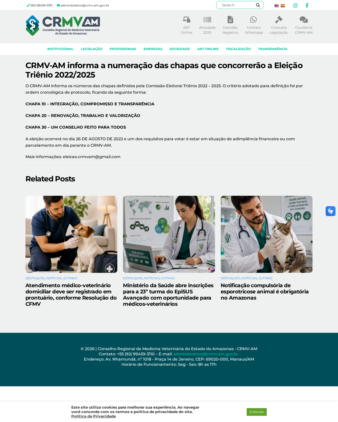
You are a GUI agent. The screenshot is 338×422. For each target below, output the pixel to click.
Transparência (273, 49)
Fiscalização (238, 49)
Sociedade (179, 49)
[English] (276, 6)
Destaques (35, 278)
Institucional (60, 49)
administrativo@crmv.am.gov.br (206, 354)
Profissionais (123, 49)
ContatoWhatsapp (254, 30)
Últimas (70, 278)
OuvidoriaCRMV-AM (304, 30)
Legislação (91, 49)
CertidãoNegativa (230, 30)
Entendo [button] (257, 412)
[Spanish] (282, 6)
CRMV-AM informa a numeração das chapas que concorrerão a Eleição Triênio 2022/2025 (164, 70)
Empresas (153, 49)
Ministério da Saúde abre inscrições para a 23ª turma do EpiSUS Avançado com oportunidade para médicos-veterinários (168, 294)
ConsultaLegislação (279, 30)
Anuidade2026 (207, 30)
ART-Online (208, 49)
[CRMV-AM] (63, 33)
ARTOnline (186, 30)
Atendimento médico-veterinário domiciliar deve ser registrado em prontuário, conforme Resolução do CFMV (71, 294)
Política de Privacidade (93, 416)
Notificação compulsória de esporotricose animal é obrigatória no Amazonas (265, 291)
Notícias (54, 278)
